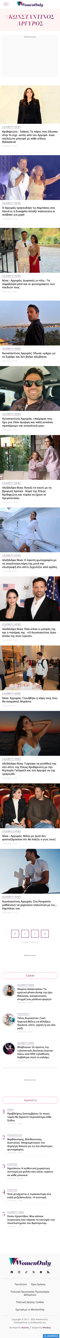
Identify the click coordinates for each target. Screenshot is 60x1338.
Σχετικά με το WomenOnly (30, 1309)
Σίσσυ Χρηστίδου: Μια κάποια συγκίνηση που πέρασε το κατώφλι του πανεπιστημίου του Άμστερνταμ (31, 1219)
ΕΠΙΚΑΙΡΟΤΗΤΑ (14, 1135)
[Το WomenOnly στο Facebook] (11, 1272)
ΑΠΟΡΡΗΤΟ (52, 1336)
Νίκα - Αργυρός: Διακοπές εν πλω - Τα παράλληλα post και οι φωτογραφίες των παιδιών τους (28, 284)
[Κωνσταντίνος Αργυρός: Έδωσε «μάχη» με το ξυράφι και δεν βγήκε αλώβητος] (30, 323)
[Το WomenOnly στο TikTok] (26, 1272)
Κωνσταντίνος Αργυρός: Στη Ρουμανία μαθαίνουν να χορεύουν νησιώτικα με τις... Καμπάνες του (29, 905)
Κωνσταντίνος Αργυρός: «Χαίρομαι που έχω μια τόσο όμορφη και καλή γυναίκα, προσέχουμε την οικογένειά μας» (27, 422)
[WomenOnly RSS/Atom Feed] (48, 1272)
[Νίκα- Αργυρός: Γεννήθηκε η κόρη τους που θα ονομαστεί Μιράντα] (30, 667)
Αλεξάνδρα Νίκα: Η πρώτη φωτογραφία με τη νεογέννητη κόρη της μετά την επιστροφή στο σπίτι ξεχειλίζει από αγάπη (29, 563)
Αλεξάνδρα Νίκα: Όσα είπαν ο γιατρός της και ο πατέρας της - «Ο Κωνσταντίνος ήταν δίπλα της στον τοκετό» (29, 632)
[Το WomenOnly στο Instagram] (19, 1272)
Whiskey (47, 1327)
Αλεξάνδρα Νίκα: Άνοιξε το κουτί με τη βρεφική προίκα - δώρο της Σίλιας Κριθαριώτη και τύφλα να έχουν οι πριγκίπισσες (26, 493)
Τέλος (45, 934)
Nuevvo (25, 1327)
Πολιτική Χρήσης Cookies (30, 1302)
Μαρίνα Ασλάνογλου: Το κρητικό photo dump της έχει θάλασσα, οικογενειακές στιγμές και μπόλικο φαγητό (35, 994)
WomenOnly (30, 1262)
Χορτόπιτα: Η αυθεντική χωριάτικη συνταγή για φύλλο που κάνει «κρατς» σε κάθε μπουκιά (30, 1172)
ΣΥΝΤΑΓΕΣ (12, 1164)
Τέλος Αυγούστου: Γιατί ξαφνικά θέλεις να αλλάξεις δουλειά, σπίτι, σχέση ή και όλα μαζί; (36, 1023)
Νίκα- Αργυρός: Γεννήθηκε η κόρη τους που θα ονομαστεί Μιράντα (29, 699)
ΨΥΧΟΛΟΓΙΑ (23, 1014)
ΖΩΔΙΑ (10, 1109)
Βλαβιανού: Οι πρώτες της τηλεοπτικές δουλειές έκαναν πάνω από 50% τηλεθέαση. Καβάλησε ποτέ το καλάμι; (35, 1052)
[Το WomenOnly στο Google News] (41, 1272)
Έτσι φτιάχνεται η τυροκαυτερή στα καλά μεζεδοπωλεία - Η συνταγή (29, 1195)
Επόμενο (35, 934)
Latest (30, 975)
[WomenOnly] (30, 4)
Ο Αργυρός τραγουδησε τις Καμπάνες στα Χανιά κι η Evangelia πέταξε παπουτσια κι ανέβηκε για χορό (28, 211)
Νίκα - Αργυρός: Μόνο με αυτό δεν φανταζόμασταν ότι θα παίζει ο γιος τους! (29, 837)
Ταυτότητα (21, 1284)
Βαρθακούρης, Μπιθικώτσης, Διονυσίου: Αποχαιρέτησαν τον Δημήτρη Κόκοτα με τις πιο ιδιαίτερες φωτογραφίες (29, 1144)
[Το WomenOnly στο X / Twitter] (33, 1272)
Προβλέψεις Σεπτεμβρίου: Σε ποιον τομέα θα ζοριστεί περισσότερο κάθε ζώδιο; (29, 1117)
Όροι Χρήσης (38, 1284)
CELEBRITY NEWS (11, 126)
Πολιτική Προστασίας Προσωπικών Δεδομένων (30, 1293)
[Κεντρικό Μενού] (6, 4)
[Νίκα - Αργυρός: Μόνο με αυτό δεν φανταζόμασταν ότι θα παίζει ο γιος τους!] (30, 805)
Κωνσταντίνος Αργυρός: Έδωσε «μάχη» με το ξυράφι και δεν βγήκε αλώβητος (28, 354)
